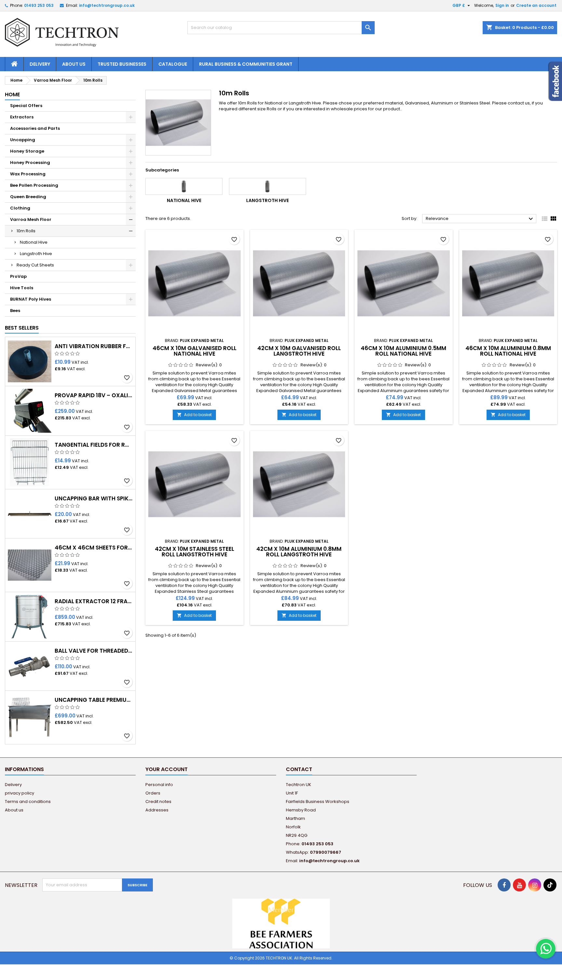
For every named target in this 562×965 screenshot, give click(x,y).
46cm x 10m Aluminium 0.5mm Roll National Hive (403, 351)
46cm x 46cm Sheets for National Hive (94, 547)
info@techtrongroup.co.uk (107, 5)
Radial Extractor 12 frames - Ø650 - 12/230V (94, 601)
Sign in (502, 5)
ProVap (18, 276)
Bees (15, 310)
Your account (166, 769)
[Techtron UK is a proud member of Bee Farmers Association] (281, 923)
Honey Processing (30, 162)
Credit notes (158, 801)
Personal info (159, 785)
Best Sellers (22, 328)
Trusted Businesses (122, 64)
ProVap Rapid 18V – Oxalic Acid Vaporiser (94, 395)
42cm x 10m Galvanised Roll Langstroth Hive (299, 351)
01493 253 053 (39, 5)
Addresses (156, 810)
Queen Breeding (28, 197)
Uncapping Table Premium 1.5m (94, 700)
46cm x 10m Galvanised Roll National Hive (194, 351)
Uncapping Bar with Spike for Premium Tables (94, 498)
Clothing (20, 208)
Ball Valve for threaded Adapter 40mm (94, 651)
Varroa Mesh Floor (30, 219)
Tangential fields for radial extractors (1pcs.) (94, 445)
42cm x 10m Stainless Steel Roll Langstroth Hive (194, 551)
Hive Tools (21, 288)
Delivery (40, 64)
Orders (152, 793)
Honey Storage (27, 151)
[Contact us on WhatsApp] (545, 948)
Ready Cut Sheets (35, 265)
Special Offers (26, 105)
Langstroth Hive (36, 254)
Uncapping (22, 140)
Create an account (536, 5)
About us (74, 64)
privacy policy (19, 793)
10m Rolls (26, 231)
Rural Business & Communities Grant (245, 64)
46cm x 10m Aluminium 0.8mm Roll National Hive (508, 351)
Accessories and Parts (35, 128)
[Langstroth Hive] (267, 186)
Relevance (480, 219)
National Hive (33, 242)
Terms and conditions (28, 801)
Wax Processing (28, 174)
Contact (299, 769)
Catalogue (172, 64)
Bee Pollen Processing (34, 185)
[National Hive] (183, 186)
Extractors (21, 117)
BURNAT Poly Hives (30, 299)
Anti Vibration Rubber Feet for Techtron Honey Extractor (94, 346)
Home (12, 94)
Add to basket (194, 414)
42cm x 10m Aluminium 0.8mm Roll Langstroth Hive (298, 551)
